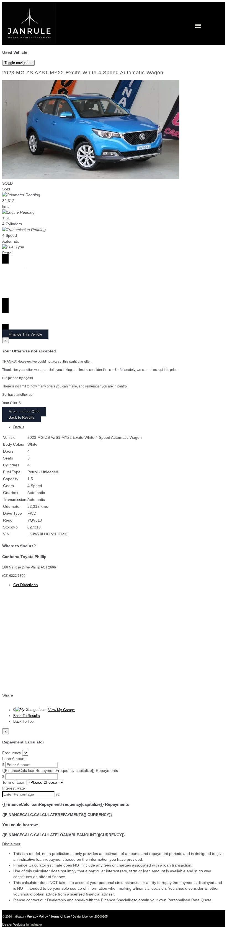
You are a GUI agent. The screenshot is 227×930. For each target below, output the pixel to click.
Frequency (11, 753)
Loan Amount (13, 758)
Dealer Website (13, 924)
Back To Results (26, 716)
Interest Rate (13, 788)
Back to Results (21, 417)
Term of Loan (13, 782)
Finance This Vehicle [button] (25, 334)
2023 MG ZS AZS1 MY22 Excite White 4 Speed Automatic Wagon (82, 72)
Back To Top (23, 721)
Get (25, 585)
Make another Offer (24, 412)
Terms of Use (60, 916)
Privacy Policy (37, 916)
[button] (113, 844)
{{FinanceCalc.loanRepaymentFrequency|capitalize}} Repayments (60, 770)
